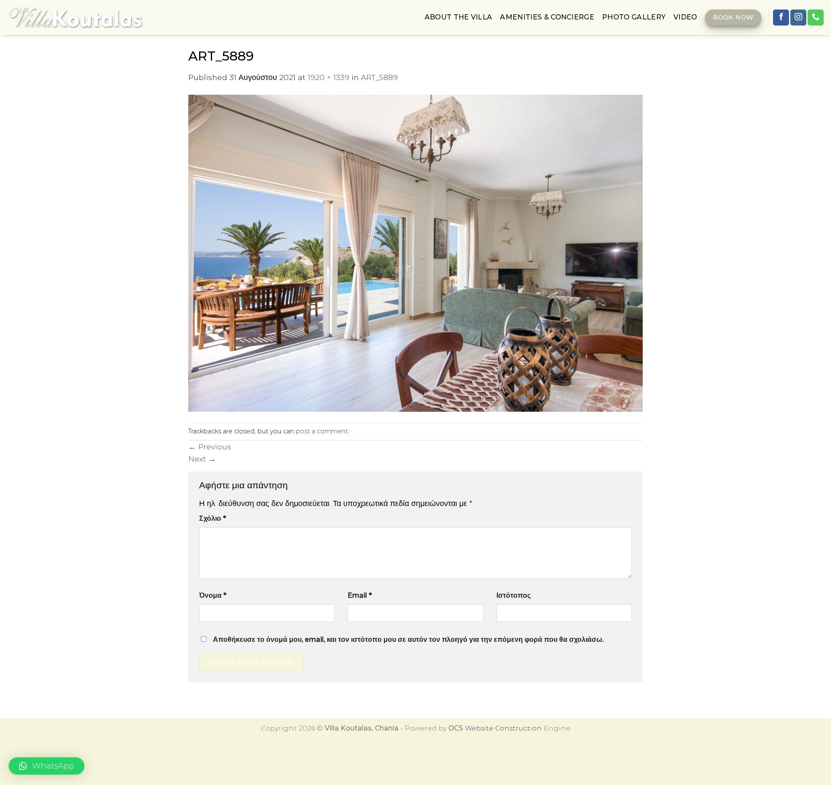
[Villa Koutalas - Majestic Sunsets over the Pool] (75, 18)
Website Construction (503, 728)
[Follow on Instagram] (798, 18)
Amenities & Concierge (547, 17)
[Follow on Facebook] (781, 18)
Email (360, 595)
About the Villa (459, 17)
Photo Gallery (634, 17)
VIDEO (685, 17)
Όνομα (212, 595)
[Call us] (816, 18)
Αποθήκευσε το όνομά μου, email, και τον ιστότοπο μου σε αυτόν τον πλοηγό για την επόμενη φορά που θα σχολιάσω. (408, 639)
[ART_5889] (415, 252)
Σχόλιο (212, 518)
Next (202, 458)
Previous (209, 446)
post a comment (322, 431)
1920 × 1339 (328, 77)
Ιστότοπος (513, 595)
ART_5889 (379, 77)
